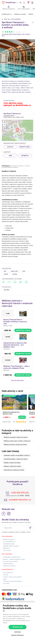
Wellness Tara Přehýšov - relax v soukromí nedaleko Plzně (16, 367)
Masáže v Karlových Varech (12, 462)
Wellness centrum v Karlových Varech (15, 444)
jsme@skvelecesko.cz (20, 499)
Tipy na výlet (7, 550)
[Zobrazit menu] (32, 3)
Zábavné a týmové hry (8, 8)
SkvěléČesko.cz (6, 14)
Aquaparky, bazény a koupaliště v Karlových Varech (18, 455)
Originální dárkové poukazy (11, 546)
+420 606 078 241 (20, 492)
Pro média (6, 583)
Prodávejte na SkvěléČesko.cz (12, 557)
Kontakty (5, 574)
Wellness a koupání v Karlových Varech (16, 437)
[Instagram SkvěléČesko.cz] (8, 513)
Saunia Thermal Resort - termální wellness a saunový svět (15, 322)
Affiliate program (8, 563)
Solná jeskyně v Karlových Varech (14, 470)
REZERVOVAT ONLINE (23, 330)
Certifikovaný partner (9, 566)
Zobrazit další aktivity (17, 380)
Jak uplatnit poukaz (8, 543)
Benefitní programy (8, 539)
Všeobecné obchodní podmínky (12, 581)
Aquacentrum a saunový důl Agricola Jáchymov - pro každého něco (15, 345)
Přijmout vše (17, 627)
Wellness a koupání (20, 14)
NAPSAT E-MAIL (25, 147)
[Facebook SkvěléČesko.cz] (3, 513)
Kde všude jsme (7, 572)
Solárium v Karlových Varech (12, 466)
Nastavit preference (17, 635)
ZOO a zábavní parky (24, 8)
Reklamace (6, 548)
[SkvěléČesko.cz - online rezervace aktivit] (10, 3)
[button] (4, 122)
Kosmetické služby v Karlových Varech (16, 459)
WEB (10, 155)
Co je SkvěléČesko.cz (9, 541)
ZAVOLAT (10, 147)
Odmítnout (17, 632)
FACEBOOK (24, 155)
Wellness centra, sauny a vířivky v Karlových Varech (18, 441)
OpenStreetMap (24, 140)
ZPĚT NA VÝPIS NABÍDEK (12, 19)
